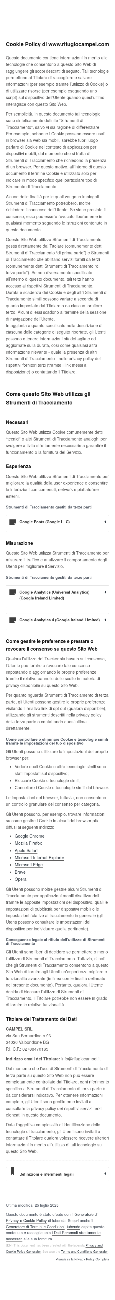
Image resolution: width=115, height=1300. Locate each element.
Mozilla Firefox (28, 843)
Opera (21, 879)
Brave (20, 872)
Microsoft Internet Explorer (39, 857)
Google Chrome (30, 836)
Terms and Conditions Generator (84, 1251)
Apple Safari (26, 850)
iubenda (73, 1226)
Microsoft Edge (29, 864)
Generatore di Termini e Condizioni (35, 1226)
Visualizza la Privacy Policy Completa (82, 1259)
